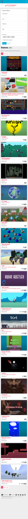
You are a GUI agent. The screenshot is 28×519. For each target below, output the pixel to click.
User (3, 19)
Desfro (7, 374)
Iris (3, 460)
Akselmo (5, 417)
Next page (6, 53)
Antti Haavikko (6, 310)
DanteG (9, 267)
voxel (4, 224)
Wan (4, 202)
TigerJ (4, 353)
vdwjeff (4, 396)
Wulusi (18, 288)
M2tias (7, 482)
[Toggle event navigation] (2, 5)
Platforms (4, 23)
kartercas (5, 267)
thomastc (5, 116)
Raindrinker (5, 138)
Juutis (4, 482)
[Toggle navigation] (26, 1)
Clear (8, 43)
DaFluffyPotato (6, 159)
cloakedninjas (11, 95)
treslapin (16, 95)
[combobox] (14, 21)
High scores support (7, 40)
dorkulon (5, 95)
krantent (9, 396)
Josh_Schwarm (13, 288)
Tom (10, 374)
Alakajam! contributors (17, 496)
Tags (3, 29)
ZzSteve (13, 374)
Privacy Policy (5, 498)
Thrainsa (7, 202)
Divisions (4, 34)
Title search (4, 13)
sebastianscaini (6, 288)
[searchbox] (15, 37)
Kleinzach (5, 245)
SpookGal (14, 267)
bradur (11, 482)
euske (4, 439)
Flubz (4, 374)
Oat (4, 181)
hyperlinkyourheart (7, 331)
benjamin (5, 73)
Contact (10, 498)
